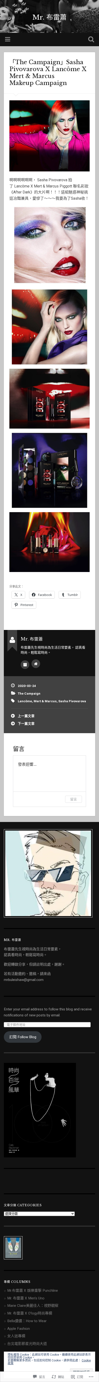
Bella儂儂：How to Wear (27, 1321)
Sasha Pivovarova (72, 701)
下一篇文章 (26, 723)
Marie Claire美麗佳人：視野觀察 (32, 1305)
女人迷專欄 (16, 1336)
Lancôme (25, 701)
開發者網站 (35, 663)
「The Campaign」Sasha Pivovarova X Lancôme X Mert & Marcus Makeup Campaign (48, 72)
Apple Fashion (18, 1328)
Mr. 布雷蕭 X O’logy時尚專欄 (29, 1313)
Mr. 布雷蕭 (49, 17)
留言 (73, 799)
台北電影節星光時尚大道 (27, 1344)
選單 (8, 39)
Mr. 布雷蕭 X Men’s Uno (25, 1298)
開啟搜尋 (90, 40)
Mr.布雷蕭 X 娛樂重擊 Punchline (32, 1290)
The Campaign (29, 693)
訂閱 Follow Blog (22, 1037)
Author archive (25, 664)
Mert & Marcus (45, 701)
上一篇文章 (26, 716)
